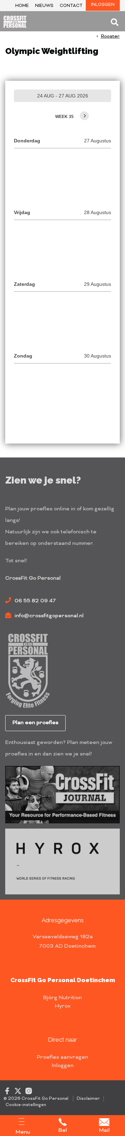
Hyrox (62, 1006)
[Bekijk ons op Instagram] (28, 1090)
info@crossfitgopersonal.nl (49, 615)
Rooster (110, 36)
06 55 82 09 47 (35, 600)
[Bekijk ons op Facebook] (7, 1090)
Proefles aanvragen (62, 1057)
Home (22, 6)
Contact (71, 6)
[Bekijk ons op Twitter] (18, 1090)
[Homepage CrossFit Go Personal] (17, 22)
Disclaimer (88, 1099)
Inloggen (103, 5)
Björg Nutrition (62, 997)
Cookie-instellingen (26, 1105)
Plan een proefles (35, 722)
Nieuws (44, 6)
